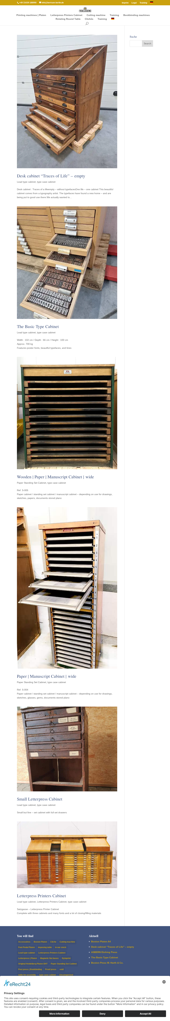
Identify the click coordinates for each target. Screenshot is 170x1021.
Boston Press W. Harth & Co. (107, 962)
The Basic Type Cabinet (38, 326)
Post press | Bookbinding (30, 969)
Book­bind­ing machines (136, 15)
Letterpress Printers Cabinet (52, 901)
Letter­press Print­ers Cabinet (66, 15)
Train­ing (143, 3)
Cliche (53, 942)
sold (62, 969)
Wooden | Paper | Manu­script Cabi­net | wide (55, 476)
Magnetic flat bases (49, 958)
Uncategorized (66, 975)
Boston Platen (40, 942)
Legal (134, 3)
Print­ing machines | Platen (31, 15)
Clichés (89, 19)
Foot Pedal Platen (26, 947)
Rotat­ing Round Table (68, 19)
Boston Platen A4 (101, 941)
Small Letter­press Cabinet (39, 799)
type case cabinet (46, 182)
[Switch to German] (151, 3)
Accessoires (24, 942)
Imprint (125, 3)
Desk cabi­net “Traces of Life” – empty (51, 176)
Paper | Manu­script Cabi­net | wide (46, 676)
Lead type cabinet (26, 182)
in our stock (60, 947)
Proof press (50, 969)
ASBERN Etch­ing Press (104, 952)
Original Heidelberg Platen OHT (32, 964)
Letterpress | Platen (27, 958)
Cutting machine (96, 15)
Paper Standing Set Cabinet (31, 482)
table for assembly (27, 975)
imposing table (45, 947)
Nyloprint (66, 958)
